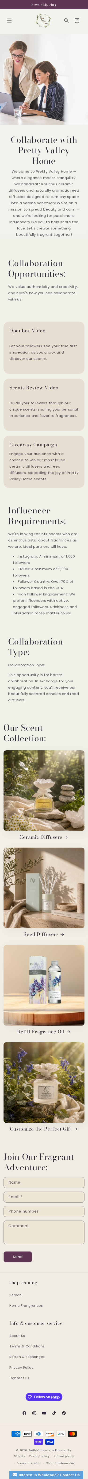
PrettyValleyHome (41, 1450)
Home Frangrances (26, 1305)
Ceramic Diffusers (40, 837)
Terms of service (29, 1463)
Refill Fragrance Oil (41, 1032)
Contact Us (19, 1378)
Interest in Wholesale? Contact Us (48, 1475)
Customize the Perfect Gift (41, 1129)
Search (15, 1295)
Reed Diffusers (40, 934)
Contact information (61, 1463)
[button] (9, 20)
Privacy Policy (21, 1367)
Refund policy (64, 1456)
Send (18, 1256)
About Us (17, 1335)
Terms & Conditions (27, 1346)
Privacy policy (39, 1456)
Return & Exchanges (27, 1356)
